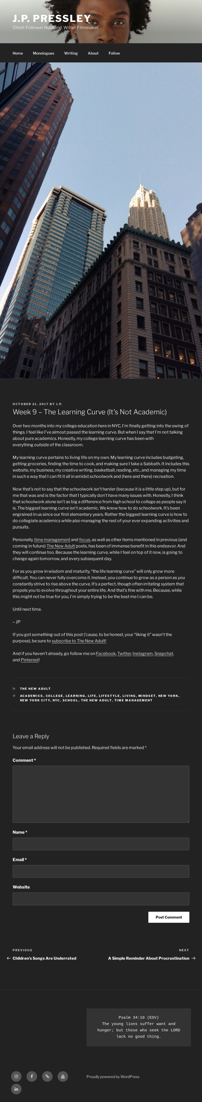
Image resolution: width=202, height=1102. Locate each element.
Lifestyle (109, 696)
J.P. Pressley (52, 18)
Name (20, 832)
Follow (114, 53)
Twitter (124, 653)
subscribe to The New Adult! (79, 640)
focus (84, 539)
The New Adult (61, 545)
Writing (71, 53)
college (54, 696)
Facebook (106, 653)
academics (31, 696)
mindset (147, 696)
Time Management (133, 700)
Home (18, 53)
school (71, 700)
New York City (35, 700)
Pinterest (30, 659)
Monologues (43, 53)
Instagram (143, 653)
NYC (56, 700)
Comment (24, 760)
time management (52, 539)
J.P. (59, 404)
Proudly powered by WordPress (113, 1076)
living (129, 696)
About (93, 53)
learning (75, 696)
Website (21, 887)
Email (20, 859)
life (92, 696)
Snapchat (163, 653)
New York (168, 696)
